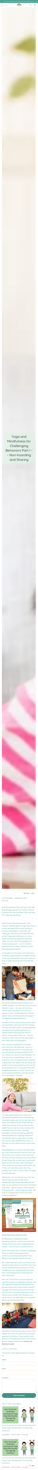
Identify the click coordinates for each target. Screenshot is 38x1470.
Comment (5, 1377)
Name (4, 1359)
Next (33, 893)
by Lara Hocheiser (7, 898)
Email (4, 1368)
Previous (26, 893)
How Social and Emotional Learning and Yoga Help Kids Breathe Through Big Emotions (18, 1428)
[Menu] (1, 5)
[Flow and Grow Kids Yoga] (19, 5)
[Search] (30, 5)
